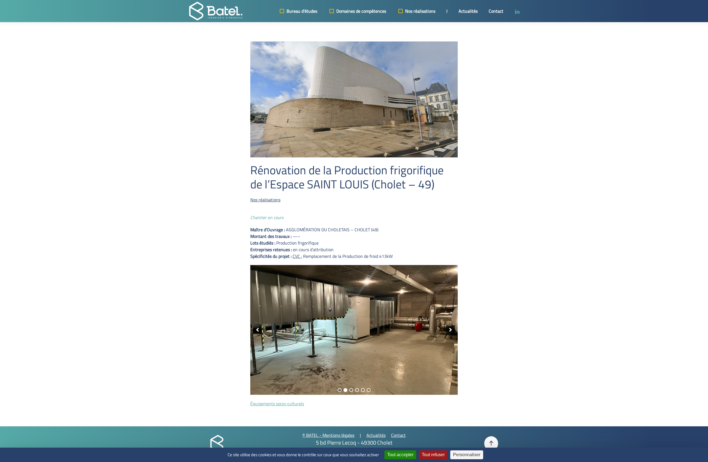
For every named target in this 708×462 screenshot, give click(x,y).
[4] (357, 390)
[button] (491, 443)
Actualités (468, 11)
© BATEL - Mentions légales (328, 435)
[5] (363, 390)
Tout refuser (433, 454)
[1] (340, 390)
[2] (345, 390)
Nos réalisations (420, 11)
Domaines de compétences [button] (361, 11)
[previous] (257, 329)
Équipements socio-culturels (277, 403)
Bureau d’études (302, 11)
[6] (369, 390)
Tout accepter (400, 454)
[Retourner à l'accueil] (215, 11)
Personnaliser (466, 454)
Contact (496, 11)
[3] (351, 390)
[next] (450, 329)
